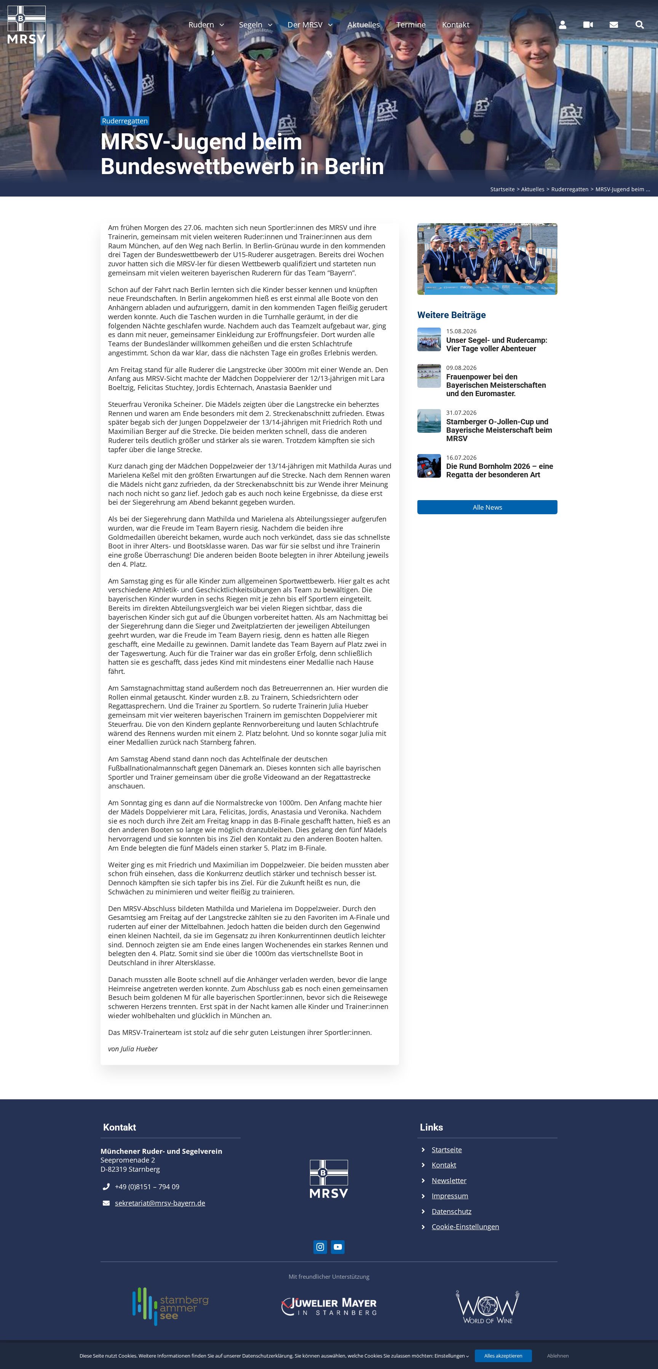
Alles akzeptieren (503, 1355)
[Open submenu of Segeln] (268, 25)
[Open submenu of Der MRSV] (328, 25)
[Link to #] (640, 25)
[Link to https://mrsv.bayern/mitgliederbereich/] (562, 25)
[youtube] (338, 1247)
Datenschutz (451, 1211)
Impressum (450, 1195)
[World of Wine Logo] (487, 1293)
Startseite (447, 1149)
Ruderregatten (125, 120)
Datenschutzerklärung (267, 1355)
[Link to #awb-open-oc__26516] (588, 25)
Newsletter (449, 1180)
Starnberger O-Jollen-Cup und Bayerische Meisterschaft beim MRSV (499, 430)
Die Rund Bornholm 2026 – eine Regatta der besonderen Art (499, 470)
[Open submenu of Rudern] (220, 25)
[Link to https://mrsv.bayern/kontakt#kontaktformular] (614, 25)
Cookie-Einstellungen (465, 1226)
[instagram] (320, 1247)
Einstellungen (450, 1355)
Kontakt (444, 1164)
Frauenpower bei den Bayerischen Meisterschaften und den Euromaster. (496, 385)
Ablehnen (558, 1355)
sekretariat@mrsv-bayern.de (160, 1202)
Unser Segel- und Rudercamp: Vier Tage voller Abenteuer (497, 344)
